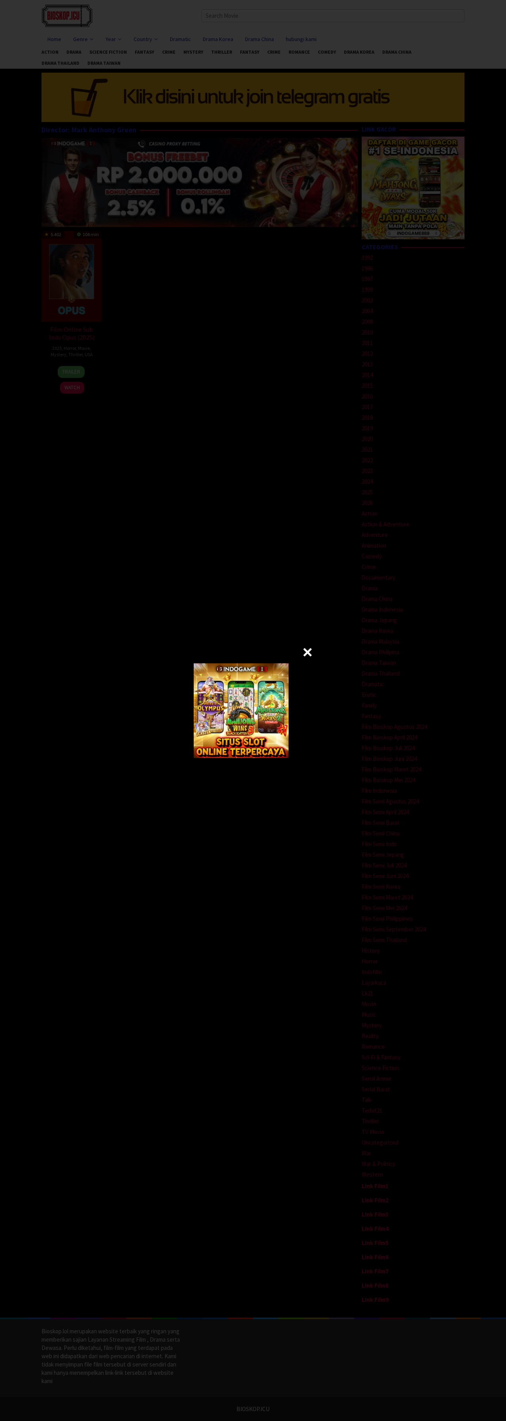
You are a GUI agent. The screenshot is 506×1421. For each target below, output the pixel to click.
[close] (307, 652)
